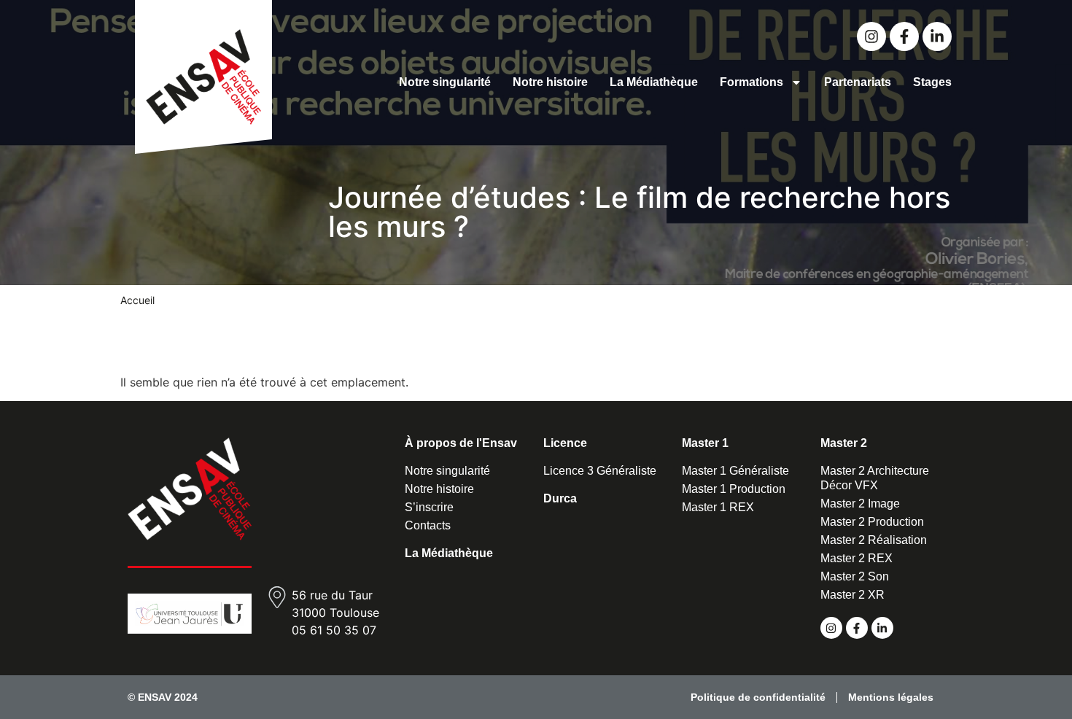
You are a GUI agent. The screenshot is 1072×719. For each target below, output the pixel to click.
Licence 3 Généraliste (599, 471)
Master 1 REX (718, 507)
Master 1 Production (733, 489)
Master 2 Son (854, 576)
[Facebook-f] (904, 36)
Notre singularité (445, 82)
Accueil (137, 300)
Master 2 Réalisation (873, 540)
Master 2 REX (856, 558)
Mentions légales (890, 697)
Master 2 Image (860, 503)
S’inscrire (429, 507)
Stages (932, 82)
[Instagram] (871, 36)
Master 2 (843, 443)
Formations (751, 82)
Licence (565, 443)
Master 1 (705, 443)
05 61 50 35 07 (334, 630)
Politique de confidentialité (758, 697)
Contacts (428, 525)
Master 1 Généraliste (735, 471)
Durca (560, 498)
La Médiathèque (654, 82)
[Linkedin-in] (937, 36)
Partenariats (857, 82)
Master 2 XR (852, 594)
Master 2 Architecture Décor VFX (874, 478)
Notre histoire (550, 82)
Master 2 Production (872, 522)
